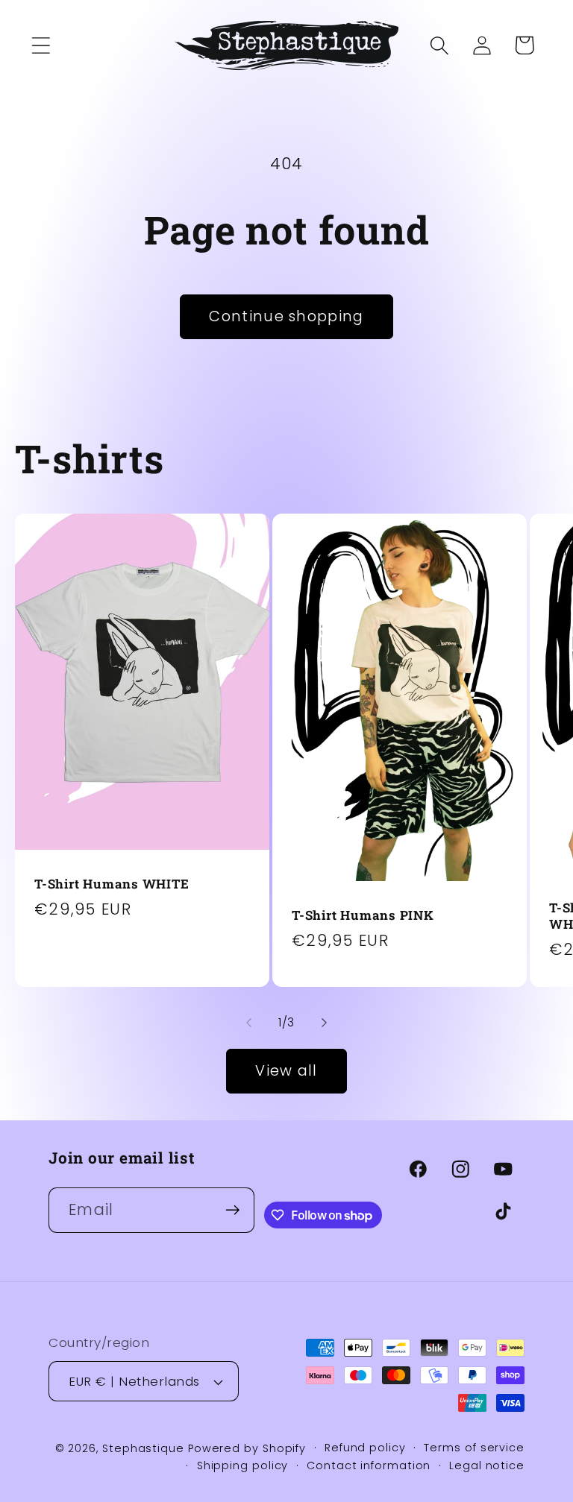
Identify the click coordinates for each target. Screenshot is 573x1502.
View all (286, 1071)
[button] (40, 45)
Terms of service (474, 1447)
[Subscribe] (232, 1210)
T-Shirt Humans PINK (363, 915)
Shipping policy (243, 1465)
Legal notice (487, 1465)
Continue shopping (286, 316)
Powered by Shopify (247, 1448)
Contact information (368, 1465)
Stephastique (143, 1448)
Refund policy (365, 1447)
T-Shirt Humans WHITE (112, 884)
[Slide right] (324, 1022)
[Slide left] (248, 1022)
